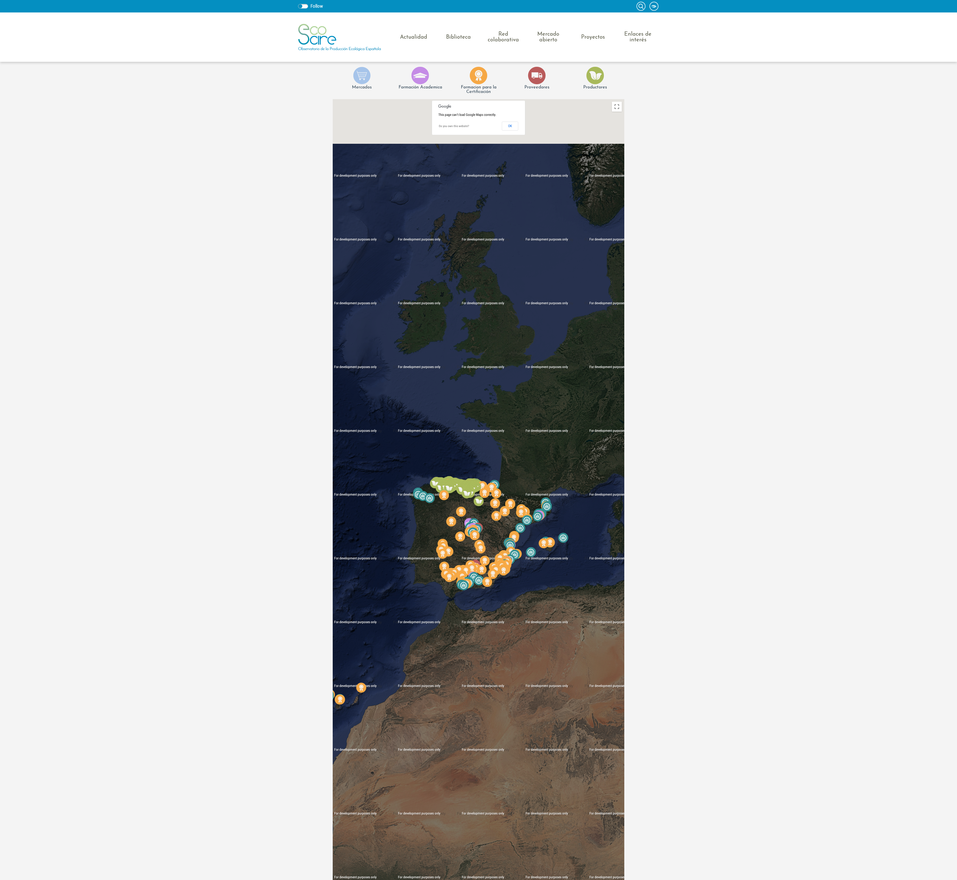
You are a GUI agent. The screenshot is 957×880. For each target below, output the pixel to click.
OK (510, 126)
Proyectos (593, 37)
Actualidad (413, 37)
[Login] (653, 6)
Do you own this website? (454, 126)
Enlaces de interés (637, 37)
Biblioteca (458, 37)
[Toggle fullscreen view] (617, 107)
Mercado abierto (548, 37)
